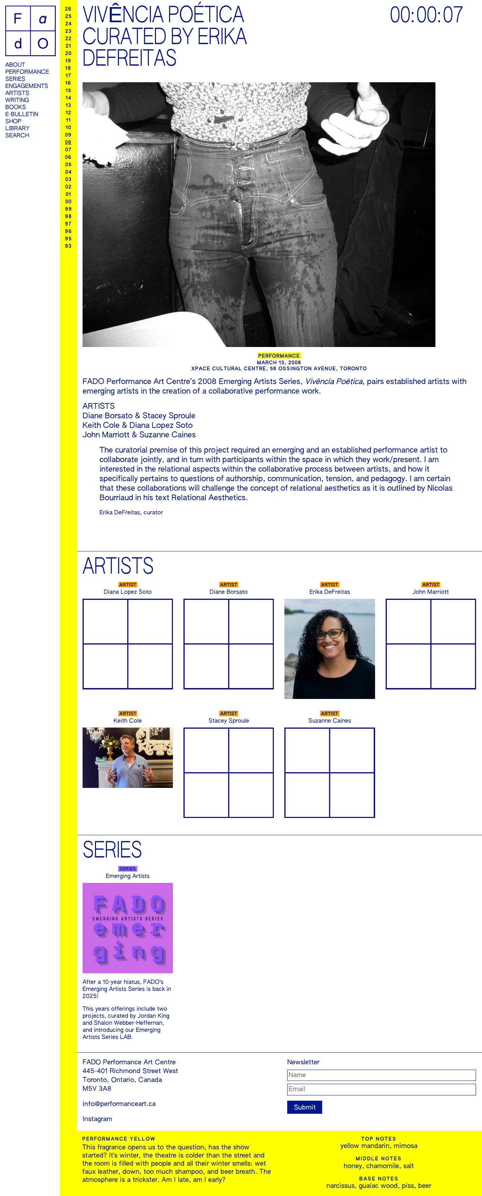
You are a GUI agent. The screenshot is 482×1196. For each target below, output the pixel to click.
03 (68, 179)
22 (68, 38)
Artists (17, 93)
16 (68, 83)
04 (68, 172)
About (15, 65)
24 (68, 24)
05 (68, 164)
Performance (27, 72)
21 (68, 46)
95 (68, 239)
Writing (17, 100)
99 (68, 209)
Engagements (26, 86)
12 (68, 112)
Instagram (97, 1119)
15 (68, 90)
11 (68, 120)
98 (68, 216)
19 (68, 61)
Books (15, 107)
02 (68, 187)
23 (68, 31)
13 (68, 105)
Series (15, 79)
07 (68, 150)
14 (68, 98)
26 (68, 9)
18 (68, 68)
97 (68, 224)
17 (68, 75)
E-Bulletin (21, 115)
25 (68, 16)
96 (68, 231)
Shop (13, 122)
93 (68, 246)
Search (17, 136)
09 (68, 135)
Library (17, 129)
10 (68, 127)
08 (68, 142)
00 (68, 201)
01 (68, 194)
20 (68, 53)
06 (68, 157)
